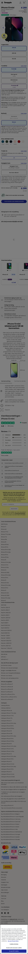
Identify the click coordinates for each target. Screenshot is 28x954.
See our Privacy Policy (13, 941)
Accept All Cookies (14, 951)
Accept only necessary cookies (14, 947)
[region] (14, 939)
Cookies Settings (14, 944)
